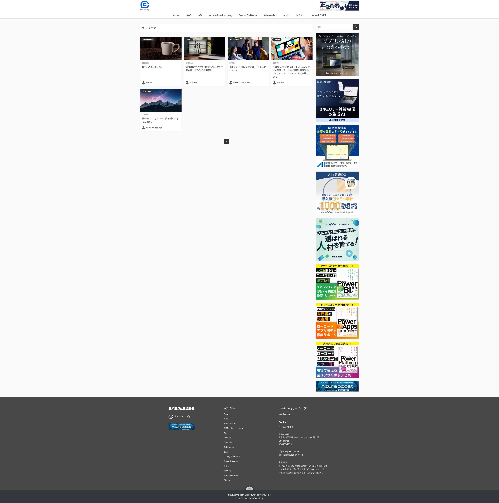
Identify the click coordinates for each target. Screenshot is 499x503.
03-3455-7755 (285, 444)
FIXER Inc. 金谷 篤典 (241, 83)
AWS (188, 15)
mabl (286, 15)
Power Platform (248, 15)
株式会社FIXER (286, 427)
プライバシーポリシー (289, 452)
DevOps (227, 438)
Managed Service (232, 456)
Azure (176, 15)
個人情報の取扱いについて (291, 455)
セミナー (300, 15)
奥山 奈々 (280, 83)
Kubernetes (270, 15)
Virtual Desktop (231, 475)
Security (227, 471)
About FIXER (319, 15)
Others (277, 40)
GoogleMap (284, 441)
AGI (200, 15)
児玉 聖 (149, 83)
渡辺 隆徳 (193, 83)
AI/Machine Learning (220, 15)
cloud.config (284, 414)
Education (234, 40)
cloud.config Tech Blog (252, 498)
